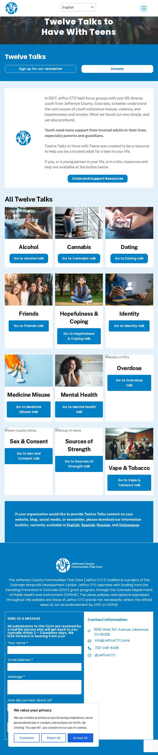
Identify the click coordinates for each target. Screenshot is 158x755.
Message (16, 676)
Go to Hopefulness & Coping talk (79, 336)
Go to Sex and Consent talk (29, 456)
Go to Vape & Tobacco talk (129, 482)
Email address (20, 659)
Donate (117, 68)
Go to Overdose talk (129, 383)
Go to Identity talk (129, 325)
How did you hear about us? (30, 700)
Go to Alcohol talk (29, 258)
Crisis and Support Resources (97, 178)
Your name (18, 643)
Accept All (80, 738)
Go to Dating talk (129, 258)
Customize (27, 738)
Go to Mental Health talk (79, 409)
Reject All (53, 738)
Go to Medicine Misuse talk (28, 409)
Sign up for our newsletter (41, 68)
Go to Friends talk (29, 325)
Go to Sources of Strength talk (79, 464)
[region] (53, 725)
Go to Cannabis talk (79, 258)
